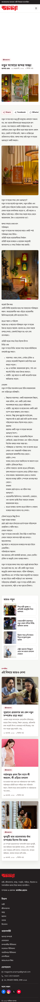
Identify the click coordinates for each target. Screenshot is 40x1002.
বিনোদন (4, 924)
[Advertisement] (20, 37)
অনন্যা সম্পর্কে (7, 937)
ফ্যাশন (4, 916)
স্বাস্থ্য (3, 912)
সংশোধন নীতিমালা (8, 948)
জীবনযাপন (6, 60)
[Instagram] (9, 992)
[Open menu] (36, 8)
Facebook (21, 112)
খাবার (4, 920)
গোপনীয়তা (5, 956)
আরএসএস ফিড (7, 960)
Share (8, 112)
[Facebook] (4, 992)
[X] (14, 992)
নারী (3, 904)
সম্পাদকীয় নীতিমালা (9, 944)
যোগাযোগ (5, 940)
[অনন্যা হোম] (10, 8)
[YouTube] (19, 992)
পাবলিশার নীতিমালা (9, 952)
